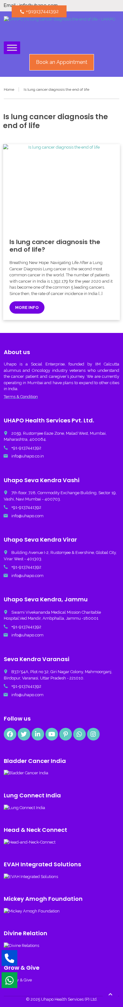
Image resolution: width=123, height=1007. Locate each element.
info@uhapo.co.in (27, 456)
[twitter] (24, 734)
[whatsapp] (79, 734)
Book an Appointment (61, 62)
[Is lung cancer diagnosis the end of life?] (61, 188)
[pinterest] (65, 734)
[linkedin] (38, 734)
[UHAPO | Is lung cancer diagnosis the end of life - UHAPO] (59, 27)
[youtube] (51, 734)
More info (27, 307)
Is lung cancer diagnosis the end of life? (54, 245)
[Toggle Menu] (12, 48)
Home (9, 89)
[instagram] (93, 734)
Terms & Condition (21, 396)
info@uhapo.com (27, 515)
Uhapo (10, 364)
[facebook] (10, 734)
